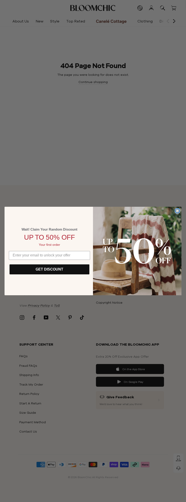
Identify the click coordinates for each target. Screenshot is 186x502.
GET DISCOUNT (49, 269)
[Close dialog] (177, 211)
